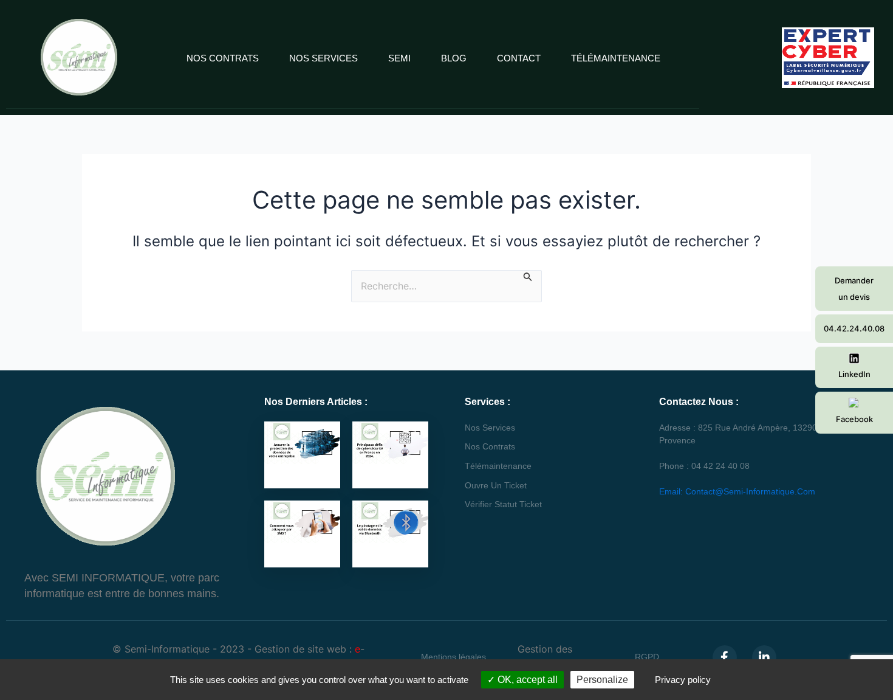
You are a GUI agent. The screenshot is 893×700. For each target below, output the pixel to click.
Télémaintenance (615, 58)
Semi (399, 58)
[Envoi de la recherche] (528, 276)
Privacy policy (683, 679)
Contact (519, 58)
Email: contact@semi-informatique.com (737, 491)
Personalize (602, 679)
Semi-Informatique (167, 649)
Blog (454, 58)
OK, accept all (526, 679)
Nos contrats (222, 58)
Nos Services (323, 58)
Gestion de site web (300, 649)
